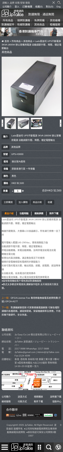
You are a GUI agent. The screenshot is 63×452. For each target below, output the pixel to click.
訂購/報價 (27, 6)
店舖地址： (7, 359)
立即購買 (8, 202)
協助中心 (56, 401)
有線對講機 (23, 24)
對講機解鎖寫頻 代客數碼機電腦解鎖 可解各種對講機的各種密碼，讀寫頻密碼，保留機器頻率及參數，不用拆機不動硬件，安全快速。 (31, 311)
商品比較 (37, 202)
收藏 (50, 202)
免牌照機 (39, 20)
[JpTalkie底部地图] (31, 388)
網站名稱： (7, 341)
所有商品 (8, 20)
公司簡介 (6, 6)
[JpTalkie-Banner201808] (31, 34)
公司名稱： (7, 334)
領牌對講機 (23, 20)
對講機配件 (7, 24)
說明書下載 (55, 396)
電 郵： (7, 352)
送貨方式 (22, 396)
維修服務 (6, 401)
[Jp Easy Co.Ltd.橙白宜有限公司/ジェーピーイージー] (14, 13)
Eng (59, 6)
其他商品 (39, 24)
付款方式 (22, 401)
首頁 (7, 41)
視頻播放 (38, 396)
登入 (17, 6)
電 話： (7, 348)
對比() (49, 6)
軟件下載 (38, 401)
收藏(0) (39, 6)
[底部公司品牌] (31, 415)
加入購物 (23, 202)
